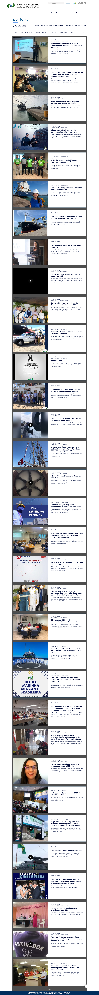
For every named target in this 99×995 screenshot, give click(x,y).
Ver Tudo (15, 32)
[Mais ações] (83, 40)
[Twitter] (82, 3)
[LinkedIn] (85, 3)
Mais (72, 32)
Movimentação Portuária (41, 32)
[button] (84, 32)
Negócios (54, 32)
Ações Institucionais (26, 32)
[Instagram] (79, 3)
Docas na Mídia (64, 32)
